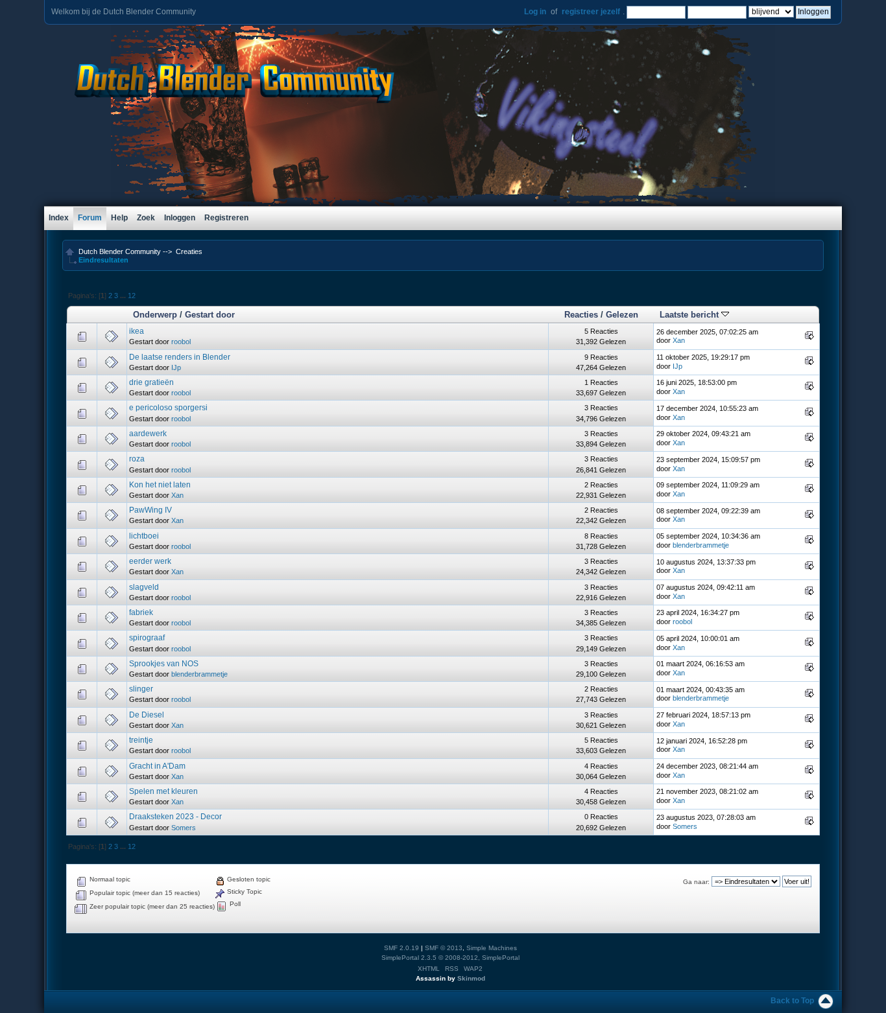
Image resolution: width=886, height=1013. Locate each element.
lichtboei (144, 536)
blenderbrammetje (701, 545)
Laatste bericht (690, 315)
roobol (181, 341)
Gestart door (210, 315)
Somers (183, 828)
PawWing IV (150, 510)
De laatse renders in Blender (179, 357)
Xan (679, 340)
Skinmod (471, 978)
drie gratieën (151, 382)
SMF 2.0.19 (401, 947)
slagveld (144, 587)
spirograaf (147, 637)
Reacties (581, 315)
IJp (176, 367)
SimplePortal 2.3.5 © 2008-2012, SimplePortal (450, 957)
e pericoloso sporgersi (168, 407)
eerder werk (150, 561)
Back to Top (792, 1000)
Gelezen (622, 315)
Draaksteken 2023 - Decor (175, 816)
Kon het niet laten (160, 484)
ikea (136, 331)
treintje (141, 740)
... (124, 295)
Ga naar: (696, 881)
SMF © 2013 (443, 947)
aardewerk (148, 433)
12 (132, 295)
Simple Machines (491, 947)
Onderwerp (155, 315)
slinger (141, 688)
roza (137, 458)
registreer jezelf (591, 11)
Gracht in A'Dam (157, 766)
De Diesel (146, 714)
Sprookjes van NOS (163, 663)
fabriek (141, 612)
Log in (535, 11)
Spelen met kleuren (163, 791)
